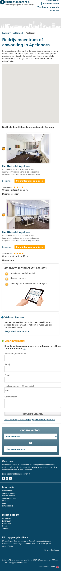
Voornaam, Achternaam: (15, 353)
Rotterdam (6, 523)
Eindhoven (6, 521)
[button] (29, 88)
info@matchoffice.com (18, 563)
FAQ (4, 503)
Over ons (55, 10)
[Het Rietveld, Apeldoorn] (28, 148)
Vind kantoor (7, 491)
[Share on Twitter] (7, 478)
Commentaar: (10, 397)
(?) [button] (24, 348)
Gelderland (17, 33)
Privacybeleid (7, 506)
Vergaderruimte (8, 493)
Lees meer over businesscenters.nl (16, 474)
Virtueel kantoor (8, 496)
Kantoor (6, 33)
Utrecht (5, 526)
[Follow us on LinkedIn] (10, 478)
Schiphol (5, 528)
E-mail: (7, 375)
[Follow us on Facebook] (3, 478)
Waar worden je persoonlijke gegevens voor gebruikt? (29, 419)
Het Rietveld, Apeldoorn (17, 166)
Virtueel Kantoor (51, 3)
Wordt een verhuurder (48, 7)
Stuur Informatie (33, 414)
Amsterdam (6, 518)
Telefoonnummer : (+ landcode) (19, 386)
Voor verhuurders (9, 498)
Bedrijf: (7, 364)
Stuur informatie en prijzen (29, 181)
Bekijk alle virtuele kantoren (17, 331)
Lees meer (7, 181)
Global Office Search (47, 567)
